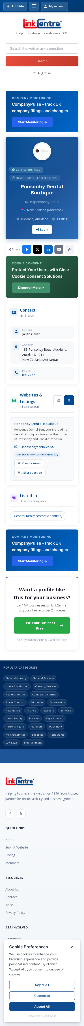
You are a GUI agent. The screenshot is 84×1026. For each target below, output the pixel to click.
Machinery (55, 726)
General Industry (16, 678)
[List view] (69, 400)
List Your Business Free (39, 625)
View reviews (31, 463)
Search (42, 61)
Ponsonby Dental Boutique (36, 423)
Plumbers (36, 726)
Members (12, 863)
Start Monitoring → (32, 122)
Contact (11, 897)
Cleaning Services (45, 686)
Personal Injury (15, 726)
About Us (12, 889)
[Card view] (58, 400)
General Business (43, 678)
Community (13, 939)
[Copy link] (69, 249)
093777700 (30, 375)
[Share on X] (37, 249)
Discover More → (31, 287)
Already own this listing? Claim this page (42, 640)
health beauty (14, 718)
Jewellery (48, 710)
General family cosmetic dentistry (38, 516)
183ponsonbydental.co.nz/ (36, 447)
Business (34, 718)
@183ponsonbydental (42, 201)
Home (9, 839)
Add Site (18, 6)
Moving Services (15, 734)
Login (44, 229)
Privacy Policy (15, 912)
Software (66, 710)
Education (37, 702)
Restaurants (57, 734)
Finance (31, 710)
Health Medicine (16, 694)
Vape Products (55, 718)
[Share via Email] (58, 249)
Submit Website (16, 847)
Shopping (37, 734)
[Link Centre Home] (42, 23)
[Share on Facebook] (26, 249)
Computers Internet (44, 694)
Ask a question (32, 473)
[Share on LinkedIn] (48, 249)
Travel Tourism (15, 702)
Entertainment (33, 742)
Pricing (10, 855)
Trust (9, 905)
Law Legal (11, 742)
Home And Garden (17, 686)
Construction (57, 702)
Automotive (13, 710)
